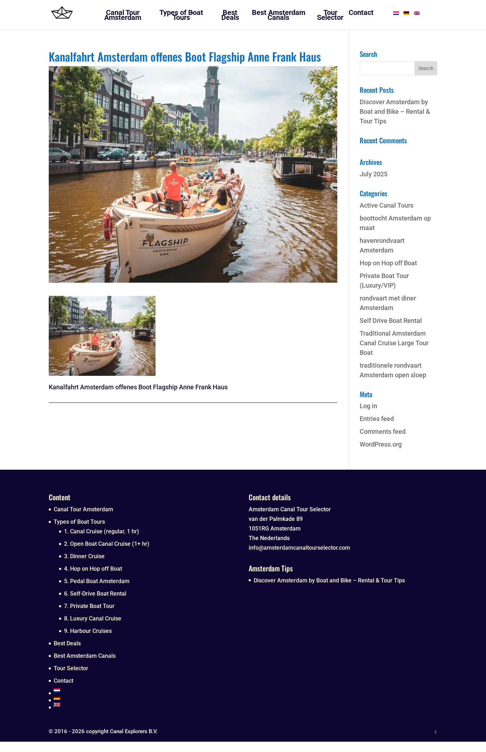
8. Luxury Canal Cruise (92, 618)
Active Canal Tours (386, 205)
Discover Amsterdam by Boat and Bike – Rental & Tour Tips (395, 111)
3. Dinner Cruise (84, 556)
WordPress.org (381, 444)
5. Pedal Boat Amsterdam (97, 581)
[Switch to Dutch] (145, 690)
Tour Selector (71, 668)
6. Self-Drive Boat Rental (95, 593)
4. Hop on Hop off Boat (93, 568)
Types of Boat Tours (79, 521)
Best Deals (67, 643)
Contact (63, 680)
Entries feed (377, 418)
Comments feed (383, 431)
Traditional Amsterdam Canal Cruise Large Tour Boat (394, 343)
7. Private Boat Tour (89, 606)
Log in (368, 406)
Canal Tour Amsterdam (83, 509)
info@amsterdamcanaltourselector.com (299, 547)
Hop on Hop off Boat (388, 263)
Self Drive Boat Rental (391, 320)
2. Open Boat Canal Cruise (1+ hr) (106, 543)
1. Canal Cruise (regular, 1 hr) (101, 531)
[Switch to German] (145, 697)
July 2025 (373, 174)
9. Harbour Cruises (88, 631)
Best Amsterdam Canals (85, 655)
